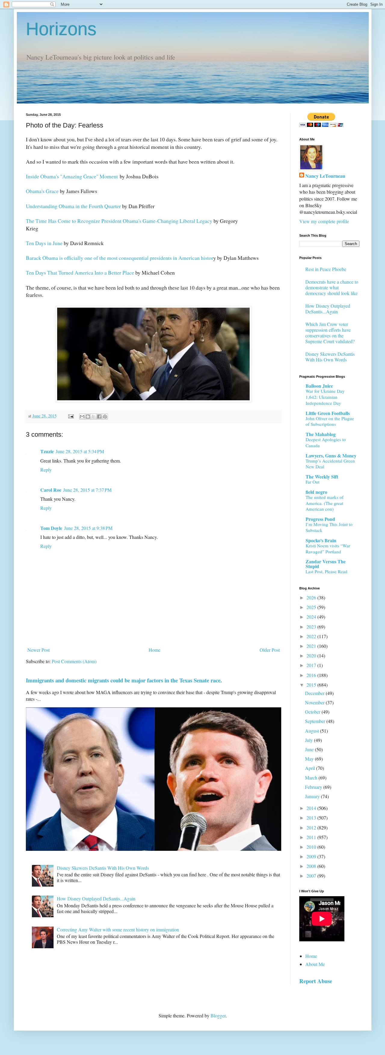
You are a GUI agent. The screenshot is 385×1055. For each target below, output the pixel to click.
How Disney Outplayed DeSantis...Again (96, 898)
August (312, 730)
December (315, 693)
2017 (311, 665)
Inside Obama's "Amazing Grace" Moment (72, 176)
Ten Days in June (44, 243)
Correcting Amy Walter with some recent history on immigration (118, 929)
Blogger (218, 1015)
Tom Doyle (51, 527)
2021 (311, 646)
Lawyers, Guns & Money (331, 455)
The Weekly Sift (322, 476)
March (312, 777)
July (309, 740)
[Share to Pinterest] (105, 417)
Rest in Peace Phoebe (325, 269)
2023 (311, 626)
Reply (46, 469)
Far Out (312, 482)
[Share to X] (94, 417)
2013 (311, 817)
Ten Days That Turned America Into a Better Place (80, 272)
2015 (311, 684)
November (315, 702)
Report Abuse (315, 981)
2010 (311, 847)
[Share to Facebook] (99, 417)
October (313, 712)
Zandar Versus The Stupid (326, 564)
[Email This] (82, 417)
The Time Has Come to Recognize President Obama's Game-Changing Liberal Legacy (119, 220)
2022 (311, 636)
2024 (311, 617)
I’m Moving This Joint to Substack (329, 527)
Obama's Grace (42, 191)
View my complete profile (324, 221)
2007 (311, 875)
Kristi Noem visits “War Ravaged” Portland (328, 549)
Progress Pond (320, 518)
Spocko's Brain (321, 540)
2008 (311, 866)
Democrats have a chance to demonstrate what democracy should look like (331, 287)
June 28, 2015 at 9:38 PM (88, 528)
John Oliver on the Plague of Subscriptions (330, 421)
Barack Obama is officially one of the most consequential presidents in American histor (119, 257)
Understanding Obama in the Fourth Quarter (73, 206)
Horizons (61, 29)
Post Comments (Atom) (74, 661)
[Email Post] (70, 416)
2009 (311, 856)
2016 (311, 675)
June (310, 749)
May (310, 758)
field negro (316, 491)
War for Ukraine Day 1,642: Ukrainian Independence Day (325, 397)
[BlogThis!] (88, 417)
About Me (315, 964)
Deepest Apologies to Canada (326, 442)
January (313, 796)
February (314, 787)
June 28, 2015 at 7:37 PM (87, 490)
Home (154, 650)
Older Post (270, 650)
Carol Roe (50, 489)
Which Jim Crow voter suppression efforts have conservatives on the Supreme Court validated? (330, 333)
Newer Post (38, 650)
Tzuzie (47, 451)
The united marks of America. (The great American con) (324, 503)
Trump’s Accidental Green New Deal (330, 464)
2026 (311, 597)
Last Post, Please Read (326, 571)
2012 (311, 827)
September (315, 721)
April (310, 768)
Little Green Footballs (328, 413)
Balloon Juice (319, 385)
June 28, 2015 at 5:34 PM (80, 451)
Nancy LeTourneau (325, 176)
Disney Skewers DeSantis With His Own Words (103, 868)
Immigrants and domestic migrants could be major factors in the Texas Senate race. (124, 680)
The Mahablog (321, 434)
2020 (311, 655)
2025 (311, 607)
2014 (311, 808)
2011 (311, 837)
